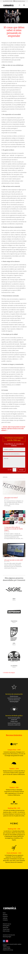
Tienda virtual (14, 721)
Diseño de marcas (7, 924)
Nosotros (5, 914)
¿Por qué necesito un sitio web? (13, 560)
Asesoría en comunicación (14, 698)
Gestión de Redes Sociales (14, 723)
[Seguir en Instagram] (7, 941)
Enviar (21, 470)
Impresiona (14, 621)
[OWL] (14, 634)
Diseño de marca (14, 696)
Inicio (4, 913)
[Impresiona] (14, 612)
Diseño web (14, 719)
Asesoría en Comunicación (9, 935)
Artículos (5, 918)
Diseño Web (5, 927)
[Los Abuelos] (14, 656)
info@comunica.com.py (8, 949)
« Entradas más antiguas (9, 672)
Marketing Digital (7, 936)
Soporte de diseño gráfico (14, 718)
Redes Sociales (6, 931)
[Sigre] (14, 589)
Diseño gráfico (6, 925)
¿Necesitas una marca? (11, 497)
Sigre (14, 598)
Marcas (14, 600)
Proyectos (5, 916)
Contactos (5, 920)
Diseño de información (14, 699)
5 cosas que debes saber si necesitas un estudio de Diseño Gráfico (13, 528)
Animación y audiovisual (14, 725)
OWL (14, 643)
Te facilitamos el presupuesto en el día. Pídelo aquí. (14, 439)
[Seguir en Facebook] (4, 941)
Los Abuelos (14, 665)
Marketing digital (14, 701)
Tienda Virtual (6, 929)
